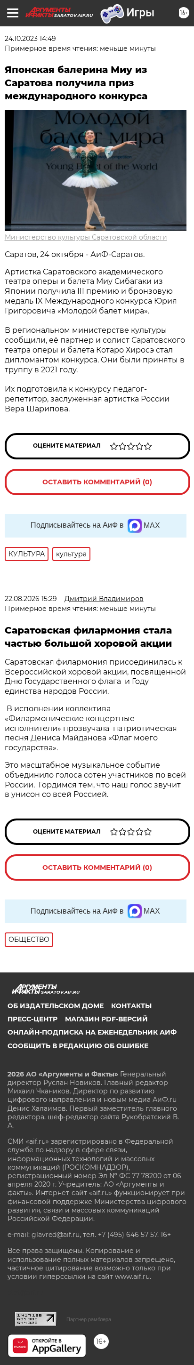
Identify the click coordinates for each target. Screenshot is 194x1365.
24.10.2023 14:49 (30, 38)
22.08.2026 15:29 (31, 598)
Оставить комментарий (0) (97, 482)
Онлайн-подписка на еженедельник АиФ (92, 1032)
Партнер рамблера (88, 1319)
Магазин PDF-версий (106, 1019)
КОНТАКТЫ (131, 1006)
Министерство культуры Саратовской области (86, 237)
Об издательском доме (56, 1006)
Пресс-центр (32, 1019)
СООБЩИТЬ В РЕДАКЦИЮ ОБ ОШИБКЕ (78, 1046)
